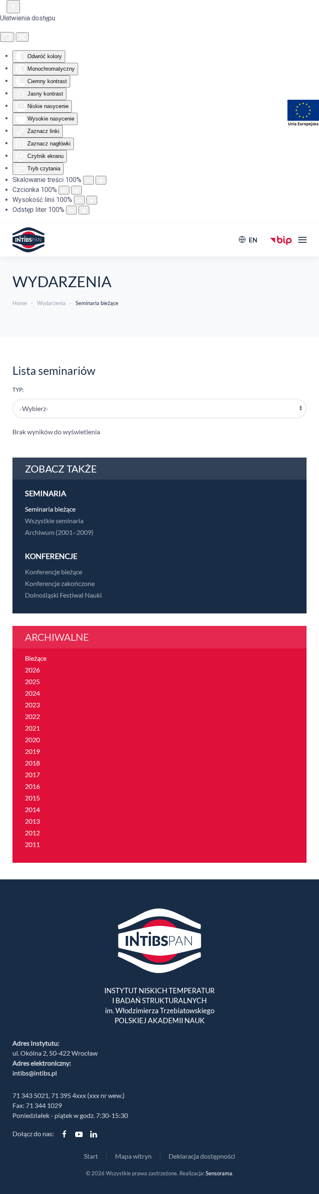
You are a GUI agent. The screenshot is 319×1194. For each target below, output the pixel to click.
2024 (32, 693)
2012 (32, 833)
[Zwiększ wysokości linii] (91, 200)
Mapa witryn (133, 1156)
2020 (32, 739)
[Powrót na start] (28, 239)
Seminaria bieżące (50, 509)
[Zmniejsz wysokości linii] (79, 200)
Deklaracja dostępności (202, 1156)
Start (91, 1156)
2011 (32, 844)
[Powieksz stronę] (101, 180)
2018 (32, 763)
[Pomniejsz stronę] (88, 180)
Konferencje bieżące (53, 572)
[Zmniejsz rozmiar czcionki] (64, 190)
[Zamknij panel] (22, 37)
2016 (32, 786)
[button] (302, 239)
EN (253, 240)
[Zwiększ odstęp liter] (84, 210)
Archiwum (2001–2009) (59, 532)
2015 (32, 798)
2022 (32, 716)
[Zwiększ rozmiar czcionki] (76, 190)
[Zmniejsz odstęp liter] (71, 210)
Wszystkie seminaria (54, 520)
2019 (32, 751)
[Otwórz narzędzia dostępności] (13, 6)
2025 (32, 681)
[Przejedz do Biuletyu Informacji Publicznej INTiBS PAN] (281, 239)
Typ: (18, 390)
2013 (32, 821)
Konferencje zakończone (60, 583)
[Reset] (7, 37)
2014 (32, 809)
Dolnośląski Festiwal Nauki (63, 595)
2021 (32, 728)
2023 (32, 705)
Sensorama (219, 1173)
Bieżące (36, 658)
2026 (32, 670)
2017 (32, 774)
